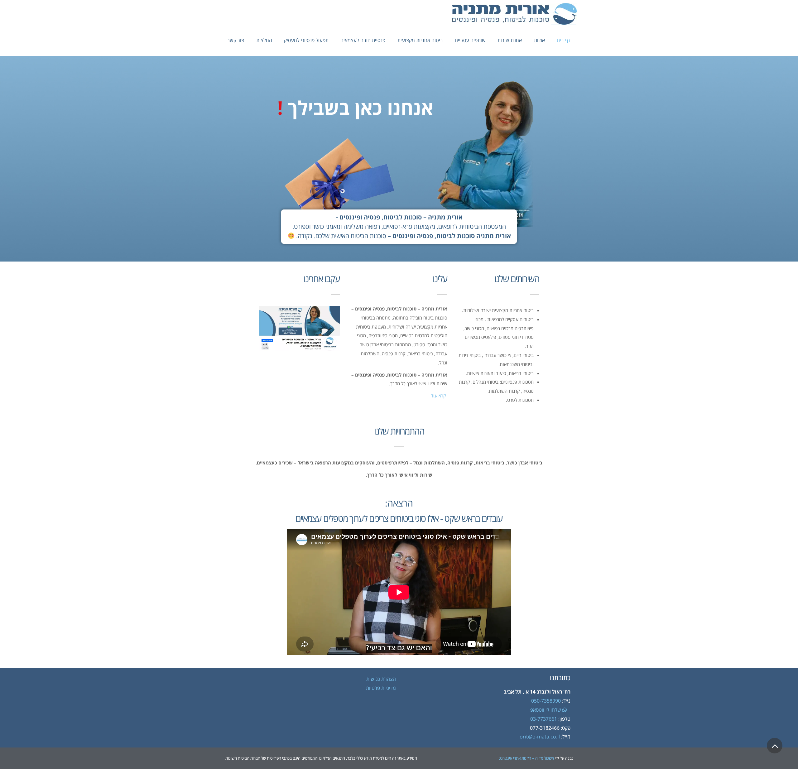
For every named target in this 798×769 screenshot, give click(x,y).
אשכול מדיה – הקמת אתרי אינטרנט (526, 758)
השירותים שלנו (516, 278)
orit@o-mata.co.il (540, 736)
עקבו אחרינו (322, 278)
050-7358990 (546, 700)
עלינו (440, 278)
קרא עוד (438, 395)
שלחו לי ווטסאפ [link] (546, 709)
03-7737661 (543, 718)
